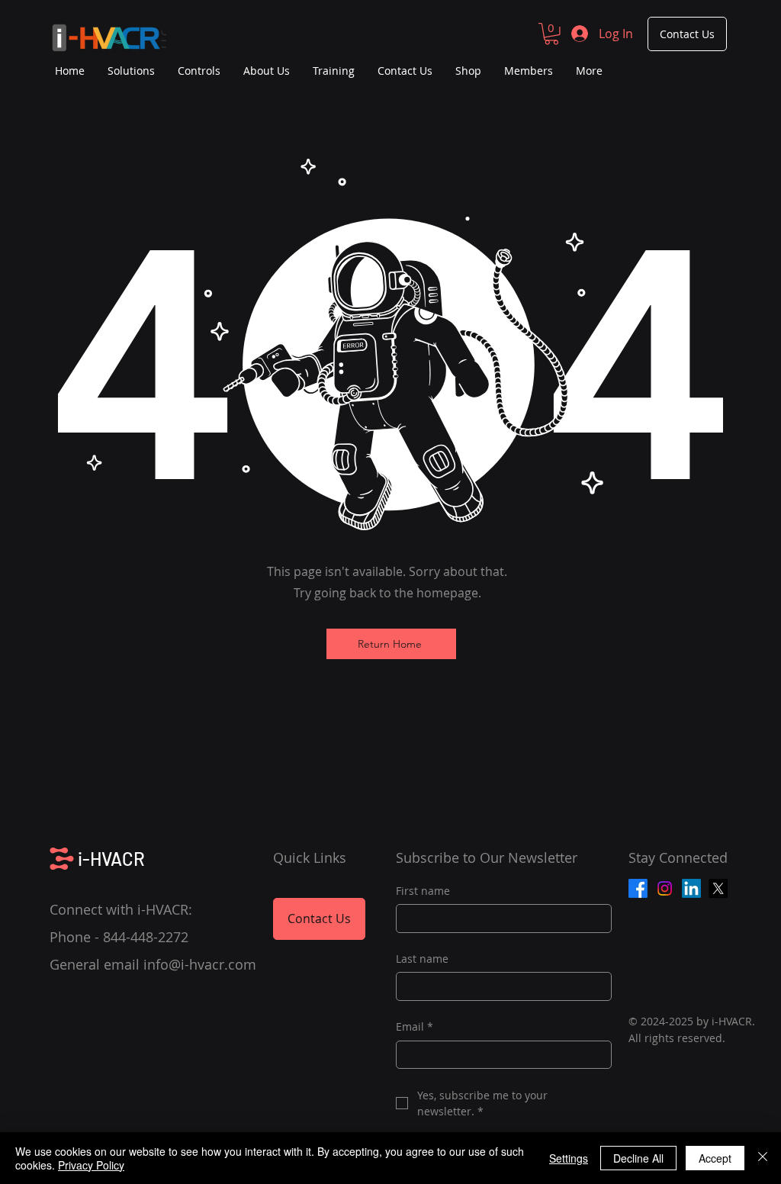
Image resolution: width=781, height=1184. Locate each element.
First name (423, 890)
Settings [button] (568, 1158)
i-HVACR (111, 859)
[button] (551, 34)
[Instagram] (664, 888)
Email (414, 1026)
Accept (715, 1158)
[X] (718, 888)
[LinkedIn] (691, 888)
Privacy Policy (91, 1165)
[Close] (763, 1158)
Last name (422, 958)
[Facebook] (638, 888)
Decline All (638, 1158)
